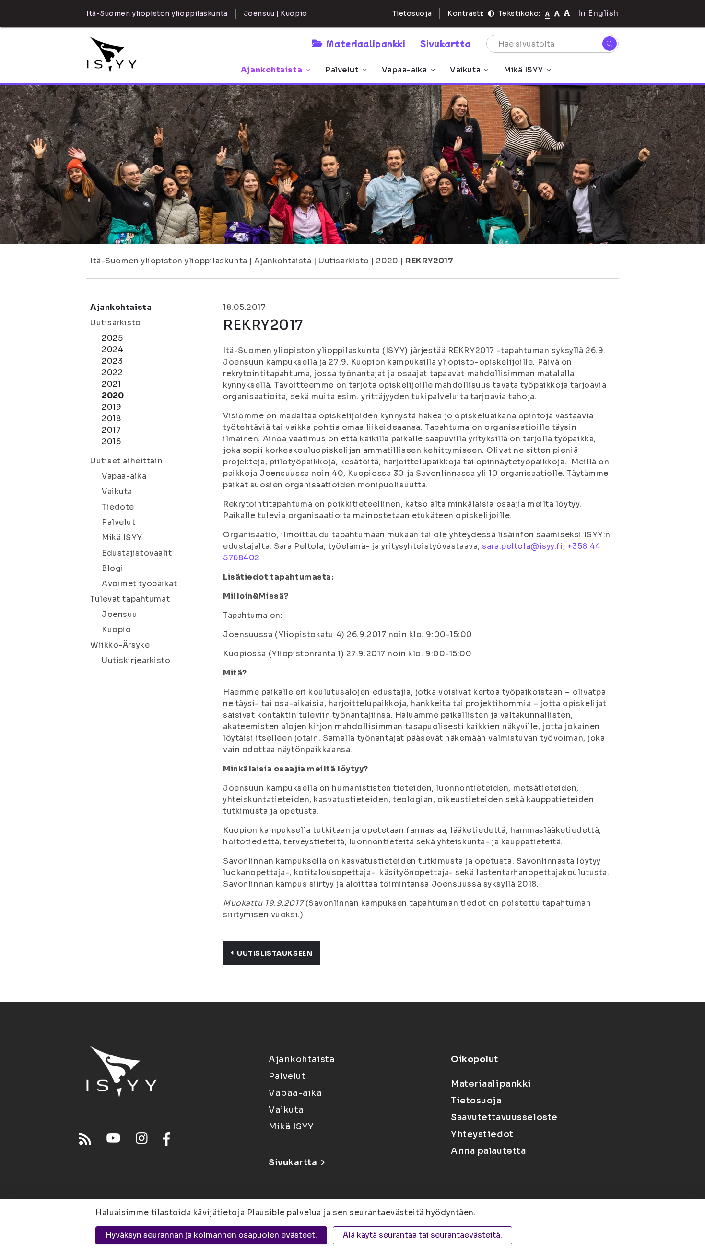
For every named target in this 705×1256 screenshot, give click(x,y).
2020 (387, 261)
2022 (112, 372)
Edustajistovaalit (137, 553)
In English (598, 13)
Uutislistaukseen (274, 953)
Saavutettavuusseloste (504, 1117)
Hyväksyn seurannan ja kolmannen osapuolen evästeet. (211, 1235)
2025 (112, 338)
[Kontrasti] (491, 13)
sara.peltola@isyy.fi (522, 546)
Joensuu (120, 614)
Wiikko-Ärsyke (120, 645)
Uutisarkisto (343, 261)
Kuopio (116, 630)
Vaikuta (465, 70)
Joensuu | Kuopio (275, 13)
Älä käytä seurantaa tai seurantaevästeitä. (422, 1235)
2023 (112, 361)
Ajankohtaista (271, 70)
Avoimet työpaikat (139, 584)
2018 (111, 419)
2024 (112, 349)
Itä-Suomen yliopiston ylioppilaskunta (168, 261)
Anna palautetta (488, 1151)
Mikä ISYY (523, 70)
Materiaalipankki (365, 43)
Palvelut (341, 70)
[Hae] (609, 43)
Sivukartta (445, 43)
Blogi (113, 568)
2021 (111, 384)
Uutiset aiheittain (126, 461)
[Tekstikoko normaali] (547, 13)
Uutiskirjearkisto (136, 660)
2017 (111, 430)
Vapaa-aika (404, 70)
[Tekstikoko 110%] (557, 13)
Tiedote (118, 507)
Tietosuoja (412, 13)
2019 (111, 407)
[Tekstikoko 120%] (567, 13)
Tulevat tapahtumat (130, 599)
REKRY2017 (429, 261)
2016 (111, 442)
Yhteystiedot (482, 1134)
